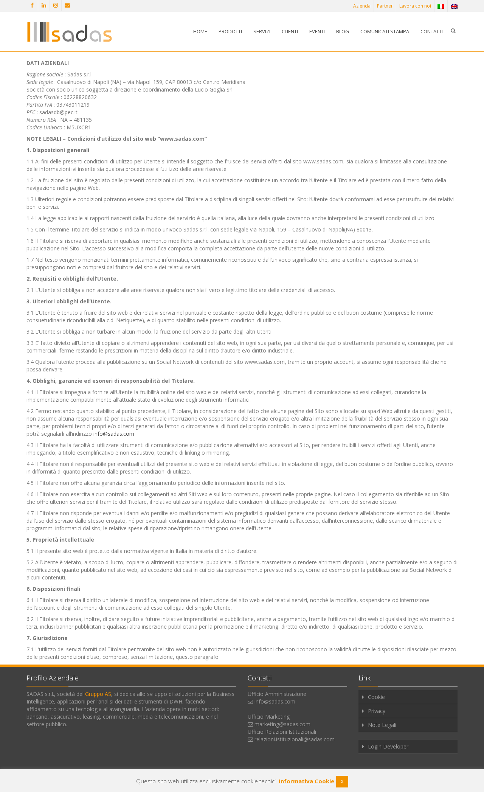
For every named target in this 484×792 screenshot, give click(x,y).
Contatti (431, 31)
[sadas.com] (69, 31)
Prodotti (230, 31)
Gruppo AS (98, 693)
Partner (385, 6)
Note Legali (382, 724)
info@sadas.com (113, 433)
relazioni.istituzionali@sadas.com (294, 739)
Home (200, 31)
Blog (342, 31)
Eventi (317, 31)
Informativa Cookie (306, 781)
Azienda (362, 6)
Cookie (376, 696)
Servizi (261, 31)
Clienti (290, 31)
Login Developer (388, 746)
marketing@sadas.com (282, 724)
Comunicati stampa (384, 31)
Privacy (376, 710)
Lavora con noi (415, 6)
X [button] (342, 781)
